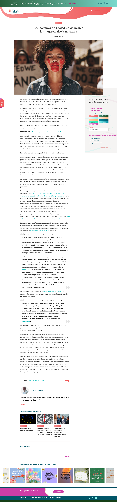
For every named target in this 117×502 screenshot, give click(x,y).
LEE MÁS (23, 404)
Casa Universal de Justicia (40, 231)
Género (43, 380)
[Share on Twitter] (2, 104)
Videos (49, 10)
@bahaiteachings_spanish (47, 464)
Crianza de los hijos (34, 380)
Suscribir (58, 491)
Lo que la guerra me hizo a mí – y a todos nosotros (51, 132)
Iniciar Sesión (96, 10)
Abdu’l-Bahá (27, 269)
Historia (93, 124)
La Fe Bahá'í (40, 10)
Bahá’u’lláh (26, 321)
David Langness (38, 390)
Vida (93, 118)
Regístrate (104, 148)
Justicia (58, 23)
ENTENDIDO (72, 3)
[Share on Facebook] (2, 101)
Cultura (104, 122)
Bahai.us (59, 5)
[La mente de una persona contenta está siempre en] (66, 475)
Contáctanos (24, 498)
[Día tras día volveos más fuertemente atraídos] (50, 475)
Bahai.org (24, 5)
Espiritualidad (103, 118)
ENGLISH (105, 10)
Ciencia (93, 122)
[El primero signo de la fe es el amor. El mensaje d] (98, 475)
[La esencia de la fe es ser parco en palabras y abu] (17, 475)
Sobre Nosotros (28, 10)
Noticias (93, 120)
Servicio (104, 116)
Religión (104, 120)
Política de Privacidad (39, 498)
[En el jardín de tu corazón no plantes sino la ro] (82, 475)
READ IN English (96, 39)
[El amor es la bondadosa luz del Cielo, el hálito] (33, 475)
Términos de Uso (55, 498)
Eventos (56, 10)
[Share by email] (65, 380)
